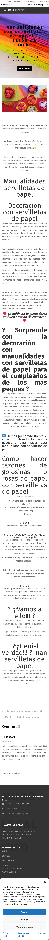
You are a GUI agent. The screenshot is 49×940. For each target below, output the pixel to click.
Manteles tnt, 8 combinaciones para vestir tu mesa (24, 717)
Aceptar (24, 912)
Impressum (42, 933)
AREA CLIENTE (8, 861)
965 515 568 (12, 808)
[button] (45, 881)
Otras (37, 50)
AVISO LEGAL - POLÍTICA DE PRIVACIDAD (19, 831)
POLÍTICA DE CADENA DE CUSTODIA (17, 835)
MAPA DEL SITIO (9, 872)
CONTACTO (6, 865)
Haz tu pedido (24, 68)
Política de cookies (6, 934)
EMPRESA (6, 856)
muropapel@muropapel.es (19, 813)
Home (11, 50)
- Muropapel (9, 737)
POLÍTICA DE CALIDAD (11, 838)
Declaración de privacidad (23, 934)
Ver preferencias (24, 927)
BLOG (24, 50)
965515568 (7, 5)
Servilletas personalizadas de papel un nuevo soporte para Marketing (25, 711)
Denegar (24, 919)
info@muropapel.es (39, 5)
